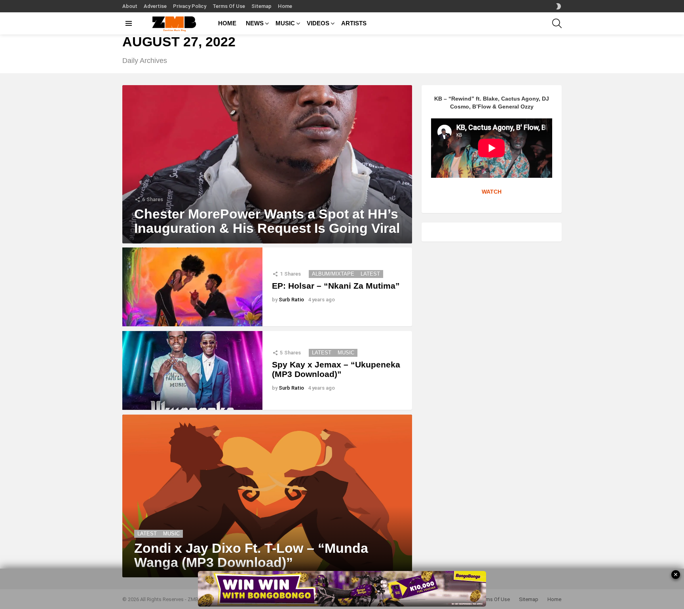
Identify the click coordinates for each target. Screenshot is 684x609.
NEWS (255, 23)
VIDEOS (318, 23)
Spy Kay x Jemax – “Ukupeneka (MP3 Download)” (336, 369)
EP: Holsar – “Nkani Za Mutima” (336, 285)
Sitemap (261, 6)
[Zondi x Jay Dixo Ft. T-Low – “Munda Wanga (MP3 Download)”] (267, 496)
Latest (370, 274)
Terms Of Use (229, 6)
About (129, 6)
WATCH (492, 191)
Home (285, 6)
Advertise (155, 6)
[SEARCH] (557, 23)
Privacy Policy (189, 6)
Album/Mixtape (333, 274)
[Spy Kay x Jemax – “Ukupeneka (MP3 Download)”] (192, 370)
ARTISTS (354, 23)
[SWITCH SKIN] (558, 6)
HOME (227, 23)
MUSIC (285, 23)
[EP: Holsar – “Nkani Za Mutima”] (192, 286)
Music (346, 353)
